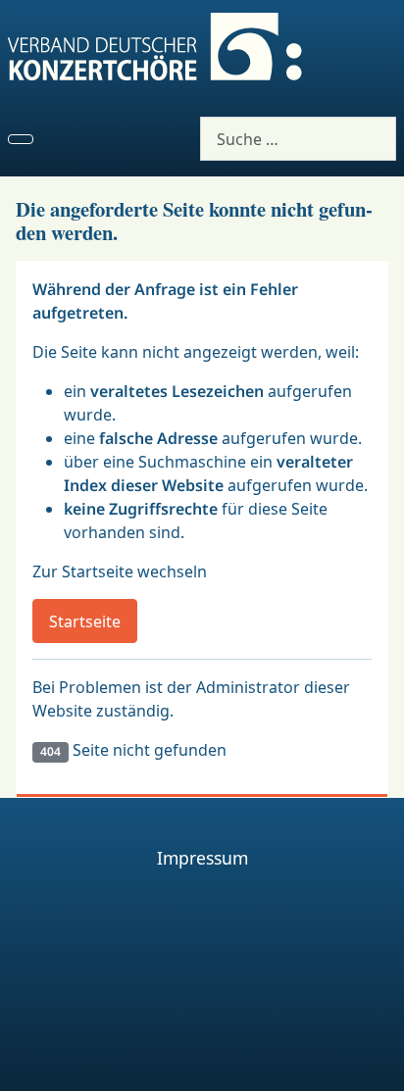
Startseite (85, 621)
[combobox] (298, 139)
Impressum (202, 857)
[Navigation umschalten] (20, 139)
